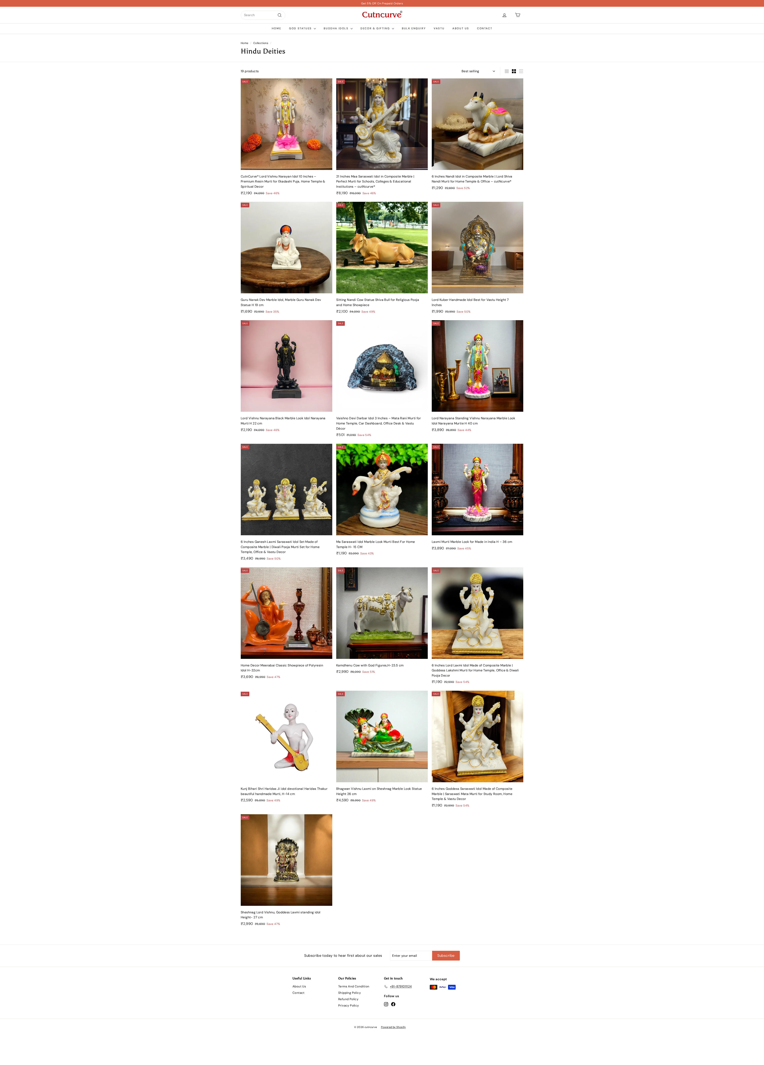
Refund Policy (348, 999)
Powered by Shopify (393, 1027)
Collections (260, 43)
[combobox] (263, 15)
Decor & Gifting (376, 28)
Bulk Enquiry (414, 28)
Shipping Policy (349, 993)
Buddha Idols (337, 28)
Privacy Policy (348, 1005)
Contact (484, 28)
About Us (460, 28)
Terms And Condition (353, 986)
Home (276, 28)
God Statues (301, 28)
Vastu (439, 28)
